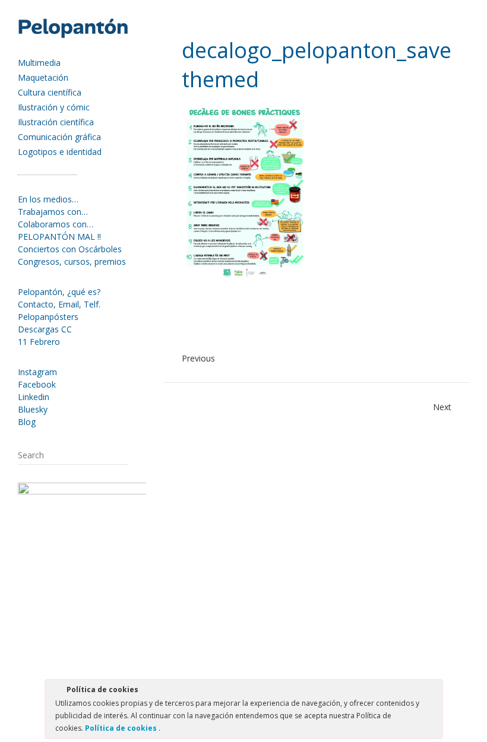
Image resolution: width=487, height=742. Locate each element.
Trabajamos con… (53, 211)
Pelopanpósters (48, 316)
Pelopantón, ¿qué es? (59, 291)
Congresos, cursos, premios (72, 261)
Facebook (37, 384)
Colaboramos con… (55, 224)
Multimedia (39, 62)
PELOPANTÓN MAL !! (59, 236)
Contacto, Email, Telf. (59, 304)
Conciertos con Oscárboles (70, 249)
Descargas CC (45, 329)
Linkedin (33, 396)
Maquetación (43, 77)
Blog (27, 421)
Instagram (37, 372)
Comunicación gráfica (59, 136)
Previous (198, 358)
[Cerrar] (433, 691)
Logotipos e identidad (60, 151)
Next (442, 407)
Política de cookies (122, 728)
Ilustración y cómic (54, 107)
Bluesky (33, 409)
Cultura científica (49, 92)
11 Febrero (39, 341)
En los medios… (48, 199)
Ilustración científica (56, 122)
